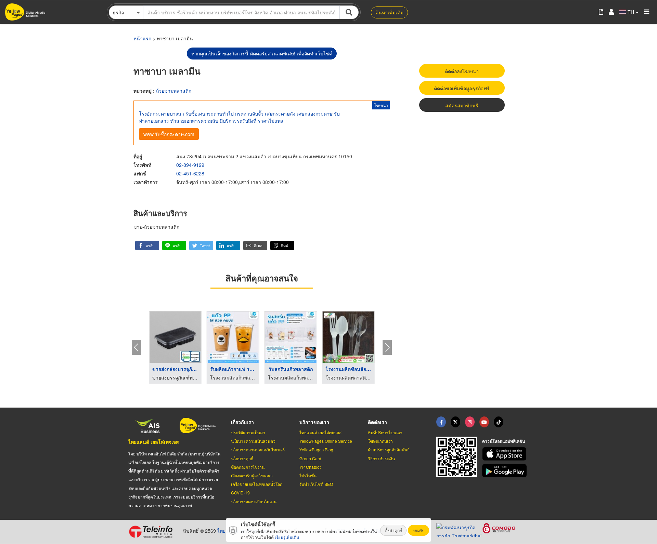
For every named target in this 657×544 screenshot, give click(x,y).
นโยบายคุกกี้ (242, 458)
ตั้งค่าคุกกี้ (393, 530)
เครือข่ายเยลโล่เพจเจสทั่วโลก (256, 484)
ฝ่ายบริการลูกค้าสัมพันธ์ (389, 449)
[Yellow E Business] (441, 421)
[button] (147, 245)
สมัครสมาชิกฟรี (461, 105)
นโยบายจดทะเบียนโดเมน (253, 501)
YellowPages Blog (316, 449)
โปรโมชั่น (308, 475)
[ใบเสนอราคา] (601, 12)
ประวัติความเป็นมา (248, 432)
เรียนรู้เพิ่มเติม (287, 537)
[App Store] (505, 454)
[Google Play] (505, 470)
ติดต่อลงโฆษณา (462, 71)
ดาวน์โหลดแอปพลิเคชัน (503, 441)
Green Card (310, 458)
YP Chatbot (310, 467)
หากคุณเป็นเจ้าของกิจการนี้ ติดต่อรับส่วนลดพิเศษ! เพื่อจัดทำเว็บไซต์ (261, 53)
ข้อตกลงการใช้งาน (248, 467)
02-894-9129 (190, 164)
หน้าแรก (142, 38)
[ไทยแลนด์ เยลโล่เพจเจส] (455, 421)
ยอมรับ (418, 530)
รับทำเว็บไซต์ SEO (316, 484)
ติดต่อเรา (377, 422)
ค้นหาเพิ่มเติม (389, 12)
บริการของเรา (314, 422)
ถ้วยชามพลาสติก (173, 90)
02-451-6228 (190, 173)
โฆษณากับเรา (380, 441)
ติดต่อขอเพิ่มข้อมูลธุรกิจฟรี (462, 88)
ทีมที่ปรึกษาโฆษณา (385, 432)
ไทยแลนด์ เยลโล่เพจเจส (153, 441)
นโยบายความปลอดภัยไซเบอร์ (258, 449)
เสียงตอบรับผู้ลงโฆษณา (252, 475)
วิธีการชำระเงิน (381, 458)
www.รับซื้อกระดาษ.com (168, 134)
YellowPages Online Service (325, 441)
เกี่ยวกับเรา (242, 422)
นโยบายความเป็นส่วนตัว (253, 441)
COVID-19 (240, 492)
